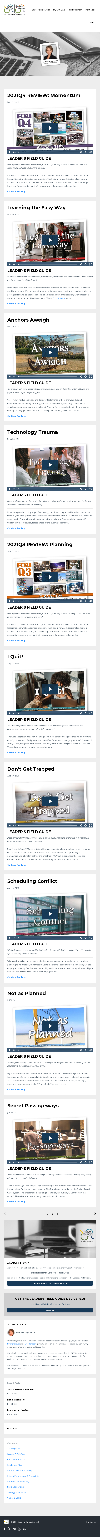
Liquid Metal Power (16, 1399)
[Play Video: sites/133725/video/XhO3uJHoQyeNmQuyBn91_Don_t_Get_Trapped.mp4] (50, 801)
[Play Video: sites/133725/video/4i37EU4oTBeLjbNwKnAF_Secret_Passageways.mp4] (50, 1138)
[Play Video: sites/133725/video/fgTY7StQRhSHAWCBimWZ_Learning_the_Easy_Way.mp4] (50, 240)
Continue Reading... (16, 191)
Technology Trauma (32, 432)
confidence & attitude (17, 1459)
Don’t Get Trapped (30, 769)
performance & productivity (19, 1470)
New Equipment (75, 9)
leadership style (14, 1465)
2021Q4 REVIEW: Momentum (43, 95)
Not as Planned (26, 993)
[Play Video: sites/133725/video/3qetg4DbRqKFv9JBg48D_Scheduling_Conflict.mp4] (50, 914)
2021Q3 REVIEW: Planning (40, 544)
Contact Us (91, 1522)
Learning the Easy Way (36, 208)
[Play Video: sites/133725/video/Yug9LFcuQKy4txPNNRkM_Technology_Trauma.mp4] (50, 465)
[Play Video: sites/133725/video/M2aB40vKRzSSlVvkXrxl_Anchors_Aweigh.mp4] (50, 352)
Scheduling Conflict (32, 881)
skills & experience (15, 1487)
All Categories (13, 1448)
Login (92, 22)
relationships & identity (18, 1481)
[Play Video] (9, 152)
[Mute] (80, 152)
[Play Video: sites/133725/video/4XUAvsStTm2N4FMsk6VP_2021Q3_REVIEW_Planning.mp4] (50, 577)
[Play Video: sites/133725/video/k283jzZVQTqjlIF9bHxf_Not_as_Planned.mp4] (50, 1026)
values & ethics (14, 1497)
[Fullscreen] (90, 152)
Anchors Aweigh (28, 320)
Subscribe (50, 1310)
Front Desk (90, 9)
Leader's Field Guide (41, 9)
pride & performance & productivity (23, 1476)
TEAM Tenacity (30, 1344)
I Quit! (15, 657)
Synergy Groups (13, 1344)
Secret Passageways (33, 1106)
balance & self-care (16, 1454)
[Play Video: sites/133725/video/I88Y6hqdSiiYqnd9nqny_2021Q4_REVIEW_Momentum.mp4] (50, 128)
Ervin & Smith (59, 298)
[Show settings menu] (85, 152)
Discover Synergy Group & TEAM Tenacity (50, 1283)
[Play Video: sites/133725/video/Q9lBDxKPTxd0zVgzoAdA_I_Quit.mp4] (50, 689)
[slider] (47, 152)
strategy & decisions (16, 1492)
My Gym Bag (59, 9)
